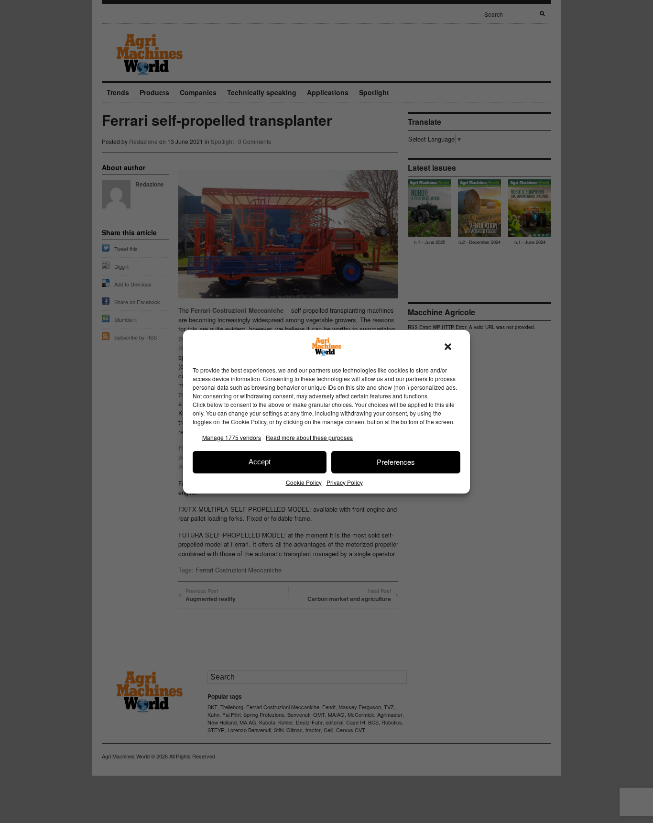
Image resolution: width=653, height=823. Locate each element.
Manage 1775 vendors (231, 437)
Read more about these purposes (309, 437)
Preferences (396, 462)
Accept (260, 462)
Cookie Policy (304, 482)
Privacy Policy (344, 482)
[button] (448, 346)
